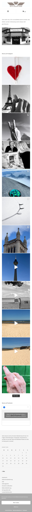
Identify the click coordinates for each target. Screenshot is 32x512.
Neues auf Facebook (7, 403)
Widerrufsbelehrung (6, 488)
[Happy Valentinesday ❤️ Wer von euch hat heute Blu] (16, 71)
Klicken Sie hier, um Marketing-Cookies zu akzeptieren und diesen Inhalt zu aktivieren (16, 415)
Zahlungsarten (5, 483)
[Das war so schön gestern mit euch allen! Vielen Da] (16, 155)
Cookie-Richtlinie (8, 510)
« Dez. (3, 471)
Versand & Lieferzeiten (7, 485)
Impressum (25, 510)
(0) (25, 11)
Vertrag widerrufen (6, 490)
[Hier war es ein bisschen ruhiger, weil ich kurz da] (16, 211)
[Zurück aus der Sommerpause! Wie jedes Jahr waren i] (16, 295)
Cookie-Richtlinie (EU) (7, 492)
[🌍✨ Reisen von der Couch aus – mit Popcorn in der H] (16, 99)
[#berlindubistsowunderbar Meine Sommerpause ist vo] (16, 267)
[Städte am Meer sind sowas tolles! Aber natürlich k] (16, 379)
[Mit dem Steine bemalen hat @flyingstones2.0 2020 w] (16, 183)
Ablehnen (16, 507)
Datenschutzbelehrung (17, 510)
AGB (3, 481)
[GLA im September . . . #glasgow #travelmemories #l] (16, 239)
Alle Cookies (16, 502)
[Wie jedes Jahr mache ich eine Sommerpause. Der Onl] (16, 323)
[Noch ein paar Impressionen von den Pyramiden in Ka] (16, 127)
